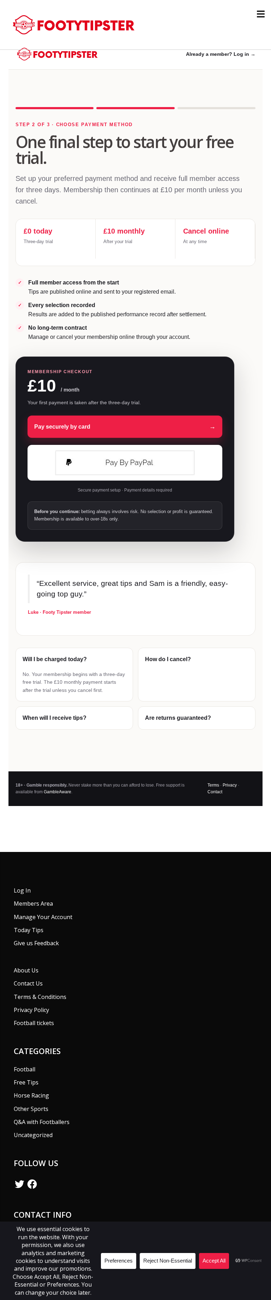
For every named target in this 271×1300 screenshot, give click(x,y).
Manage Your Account (43, 917)
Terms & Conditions (40, 997)
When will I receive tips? (54, 718)
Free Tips (26, 1082)
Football (24, 1069)
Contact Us (28, 983)
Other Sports (31, 1109)
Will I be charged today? (55, 659)
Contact (214, 791)
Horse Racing (31, 1095)
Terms (213, 785)
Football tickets (34, 1023)
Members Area (33, 903)
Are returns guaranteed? (178, 718)
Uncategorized (33, 1135)
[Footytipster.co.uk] (76, 24)
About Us (26, 970)
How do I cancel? (168, 659)
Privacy (230, 785)
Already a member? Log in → (220, 54)
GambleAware (57, 791)
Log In (22, 890)
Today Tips (28, 930)
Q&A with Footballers (42, 1122)
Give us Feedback (36, 943)
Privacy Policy (31, 1010)
